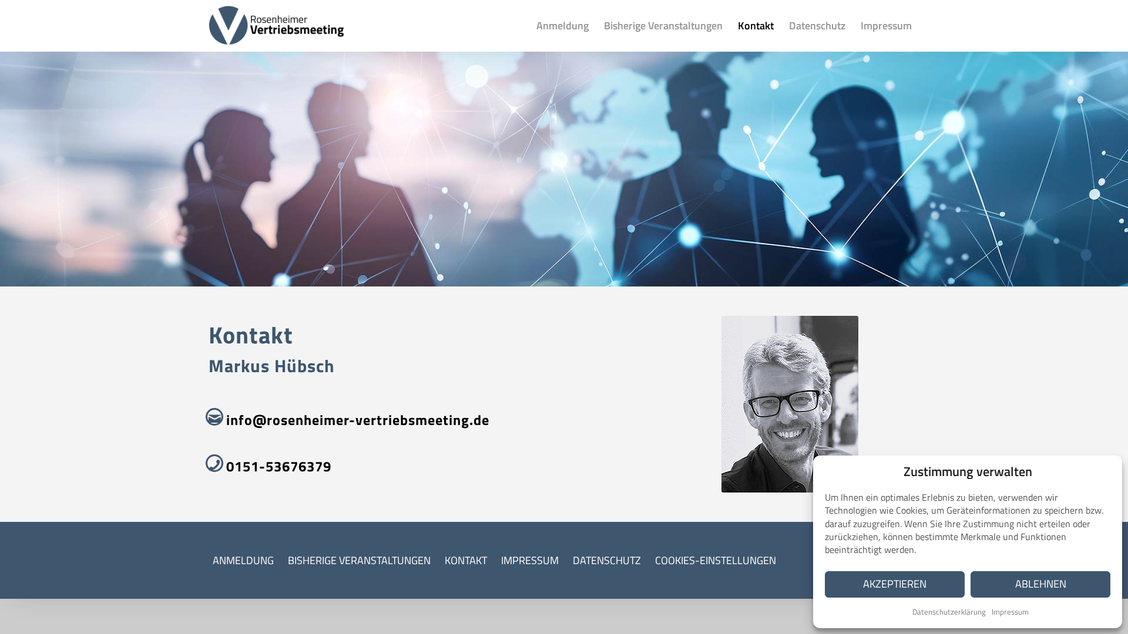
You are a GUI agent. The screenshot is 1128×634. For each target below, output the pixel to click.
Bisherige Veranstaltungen (359, 560)
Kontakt (466, 560)
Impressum (1010, 612)
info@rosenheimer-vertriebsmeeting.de (357, 419)
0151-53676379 (278, 466)
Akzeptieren (894, 584)
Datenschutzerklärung (949, 612)
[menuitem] (562, 26)
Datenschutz (607, 560)
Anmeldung (243, 560)
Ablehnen (1040, 584)
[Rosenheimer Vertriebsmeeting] (277, 26)
